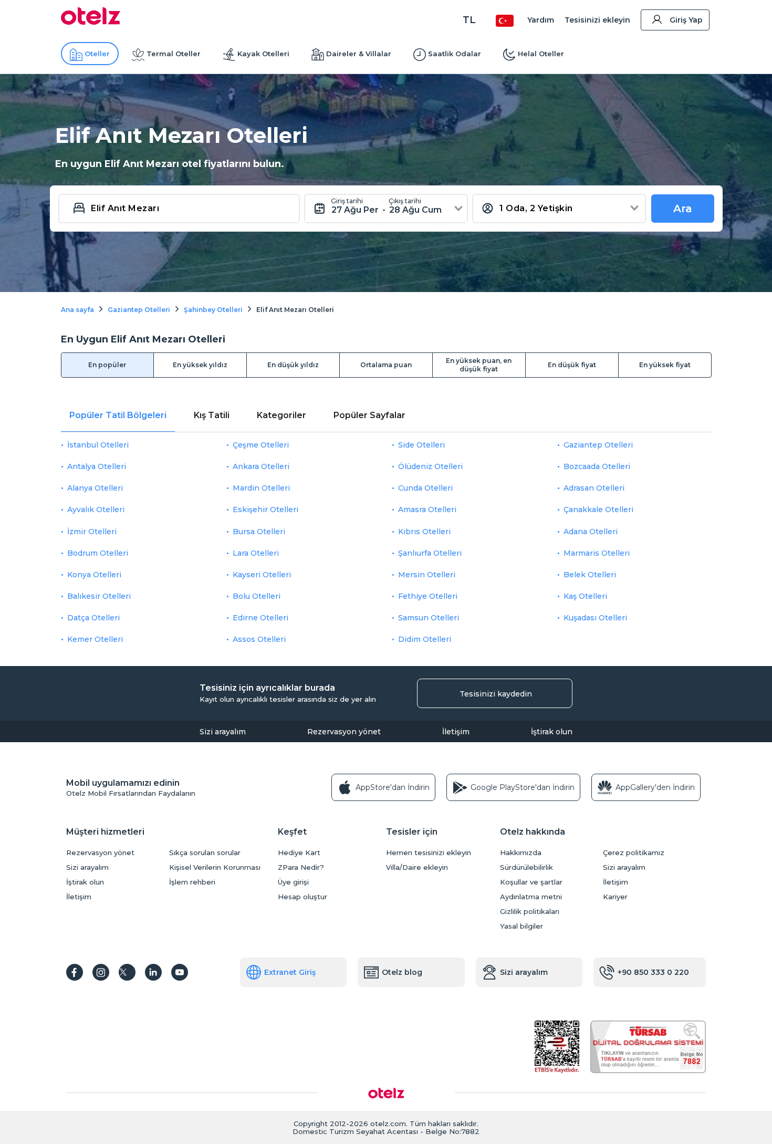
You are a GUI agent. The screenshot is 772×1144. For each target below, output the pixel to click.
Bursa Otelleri (259, 531)
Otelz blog (402, 972)
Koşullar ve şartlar (531, 882)
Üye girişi (293, 882)
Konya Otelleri (94, 574)
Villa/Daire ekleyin (417, 867)
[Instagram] (100, 972)
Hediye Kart (299, 853)
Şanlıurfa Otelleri (430, 553)
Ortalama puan (386, 365)
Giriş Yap (686, 20)
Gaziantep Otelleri (598, 445)
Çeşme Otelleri (261, 445)
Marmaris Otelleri (597, 553)
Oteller (97, 53)
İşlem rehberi (192, 882)
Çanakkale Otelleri (598, 509)
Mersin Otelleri (426, 574)
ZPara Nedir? (301, 867)
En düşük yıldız (293, 365)
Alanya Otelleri (95, 488)
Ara (682, 208)
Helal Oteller (541, 53)
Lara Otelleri (256, 553)
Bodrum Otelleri (97, 553)
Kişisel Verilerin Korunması (214, 867)
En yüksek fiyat (665, 365)
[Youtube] (179, 972)
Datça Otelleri (93, 617)
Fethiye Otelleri (427, 596)
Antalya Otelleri (96, 466)
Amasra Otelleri (427, 509)
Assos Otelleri (259, 639)
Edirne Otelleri (260, 617)
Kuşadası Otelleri (595, 617)
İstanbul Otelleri (98, 445)
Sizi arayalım (223, 731)
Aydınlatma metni (531, 897)
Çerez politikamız (633, 853)
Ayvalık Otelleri (95, 509)
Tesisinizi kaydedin (496, 694)
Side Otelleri (421, 445)
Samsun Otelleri (428, 617)
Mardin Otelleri (261, 488)
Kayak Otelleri (263, 53)
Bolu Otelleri (256, 596)
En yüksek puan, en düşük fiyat (479, 365)
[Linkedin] (153, 972)
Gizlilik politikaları (529, 912)
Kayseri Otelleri (262, 574)
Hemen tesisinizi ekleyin (428, 853)
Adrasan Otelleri (594, 488)
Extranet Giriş (290, 972)
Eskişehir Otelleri (265, 509)
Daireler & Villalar (358, 53)
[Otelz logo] (90, 22)
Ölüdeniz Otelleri (430, 466)
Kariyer (615, 897)
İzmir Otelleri (92, 531)
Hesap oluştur (302, 897)
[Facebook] (74, 972)
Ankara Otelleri (261, 466)
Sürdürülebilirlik (526, 867)
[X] (127, 972)
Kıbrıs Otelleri (424, 531)
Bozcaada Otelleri (597, 466)
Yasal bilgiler (521, 926)
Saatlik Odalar (454, 53)
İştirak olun (551, 731)
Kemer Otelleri (95, 639)
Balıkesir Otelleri (99, 596)
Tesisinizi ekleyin (597, 20)
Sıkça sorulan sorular (205, 853)
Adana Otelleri (591, 531)
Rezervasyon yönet (344, 731)
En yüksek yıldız (200, 365)
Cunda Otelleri (425, 488)
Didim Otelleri (424, 639)
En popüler (107, 365)
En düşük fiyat (572, 365)
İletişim (456, 731)
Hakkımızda (520, 853)
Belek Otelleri (590, 574)
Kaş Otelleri (585, 596)
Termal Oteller (174, 53)
